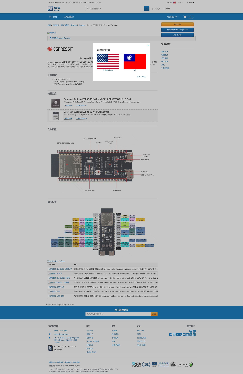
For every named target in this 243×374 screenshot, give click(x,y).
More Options (141, 77)
